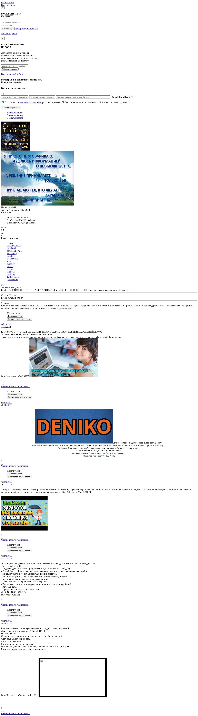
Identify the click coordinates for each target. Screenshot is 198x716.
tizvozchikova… (14, 251)
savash (10, 266)
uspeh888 (11, 248)
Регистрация (7, 2)
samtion (10, 256)
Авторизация (7, 28)
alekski (10, 269)
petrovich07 (12, 279)
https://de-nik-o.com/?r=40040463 (99, 456)
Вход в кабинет (8, 5)
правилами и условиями (30, 102)
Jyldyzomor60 (13, 277)
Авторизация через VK (26, 28)
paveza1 (10, 243)
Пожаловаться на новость (19, 319)
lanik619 (11, 271)
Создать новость (15, 118)
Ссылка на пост (15, 316)
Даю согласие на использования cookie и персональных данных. (96, 102)
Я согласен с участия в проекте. (32, 102)
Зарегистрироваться (11, 107)
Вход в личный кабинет (13, 74)
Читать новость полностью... (15, 386)
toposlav (11, 264)
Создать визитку (15, 115)
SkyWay (5, 303)
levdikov (11, 274)
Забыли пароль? (9, 33)
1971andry (12, 253)
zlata (9, 261)
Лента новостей (15, 112)
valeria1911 (6, 324)
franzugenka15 (14, 245)
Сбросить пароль (9, 69)
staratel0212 (12, 258)
